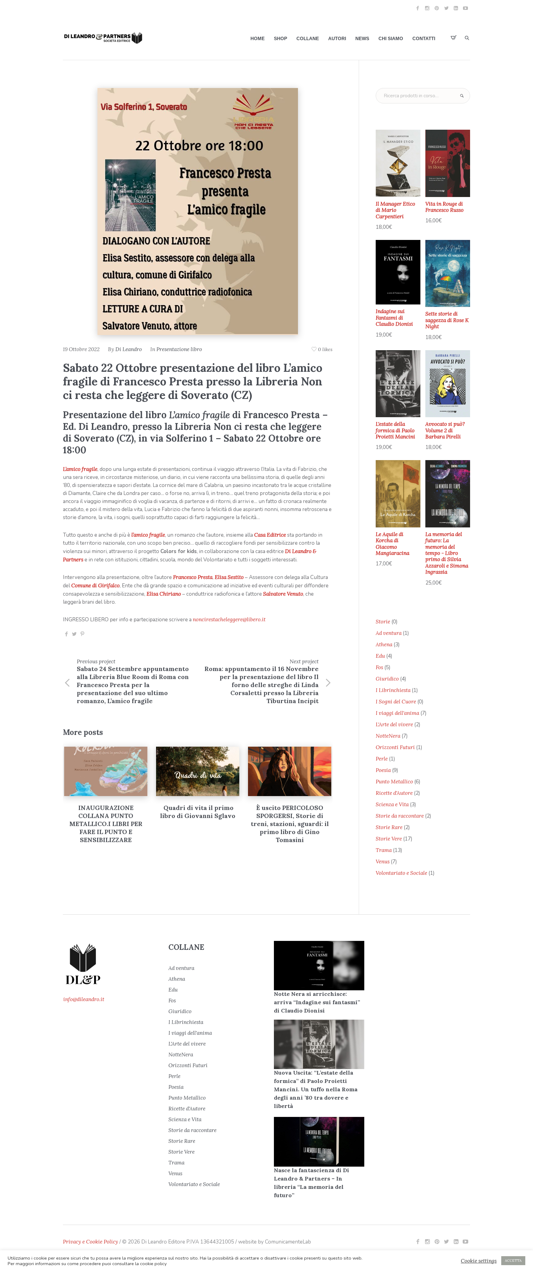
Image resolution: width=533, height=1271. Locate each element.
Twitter (74, 634)
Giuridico (180, 1011)
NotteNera (180, 1054)
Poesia (176, 1087)
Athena (176, 978)
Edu (173, 989)
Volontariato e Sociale (194, 1184)
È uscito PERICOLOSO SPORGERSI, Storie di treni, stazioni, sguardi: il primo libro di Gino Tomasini (198, 824)
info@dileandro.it (83, 999)
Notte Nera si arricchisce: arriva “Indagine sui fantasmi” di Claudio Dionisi (317, 1002)
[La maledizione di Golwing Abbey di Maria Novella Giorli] (289, 771)
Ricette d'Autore (186, 1108)
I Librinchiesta (185, 1022)
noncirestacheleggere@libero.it (229, 619)
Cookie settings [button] (479, 1260)
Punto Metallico (187, 1097)
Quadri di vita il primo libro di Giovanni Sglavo (105, 812)
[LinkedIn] (455, 8)
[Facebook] (417, 8)
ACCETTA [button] (513, 1260)
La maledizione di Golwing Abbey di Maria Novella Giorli (290, 816)
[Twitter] (446, 8)
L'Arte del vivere (187, 1043)
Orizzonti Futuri (188, 1065)
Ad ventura (181, 968)
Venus (175, 1173)
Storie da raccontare (192, 1130)
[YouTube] (465, 8)
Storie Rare (181, 1141)
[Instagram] (427, 8)
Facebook (66, 634)
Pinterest (82, 634)
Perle (174, 1076)
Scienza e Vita (184, 1119)
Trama (176, 1162)
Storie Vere (181, 1151)
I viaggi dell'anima (190, 1033)
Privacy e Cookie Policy (90, 1241)
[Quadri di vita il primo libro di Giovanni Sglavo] (105, 771)
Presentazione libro (179, 349)
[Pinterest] (436, 8)
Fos (172, 1000)
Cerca (461, 95)
